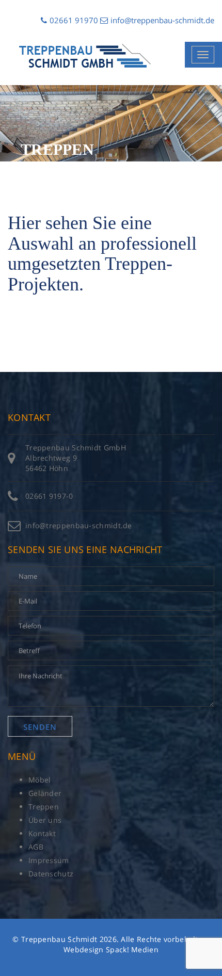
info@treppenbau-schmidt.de (162, 20)
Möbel (39, 780)
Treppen (43, 806)
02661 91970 (74, 20)
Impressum (48, 860)
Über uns (44, 820)
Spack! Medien (132, 949)
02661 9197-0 (49, 496)
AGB (35, 847)
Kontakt (42, 833)
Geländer (44, 793)
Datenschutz (50, 874)
